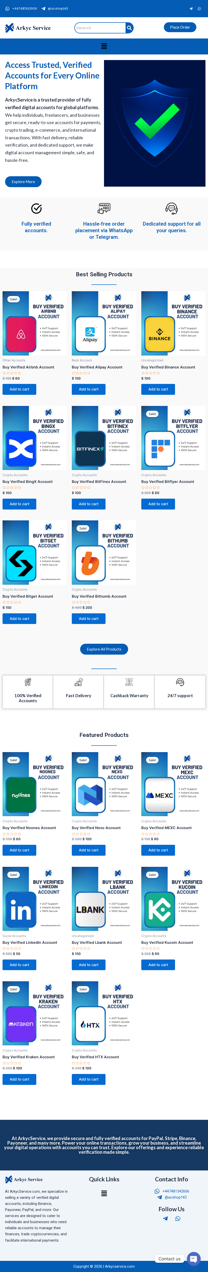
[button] (104, 46)
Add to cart (19, 389)
